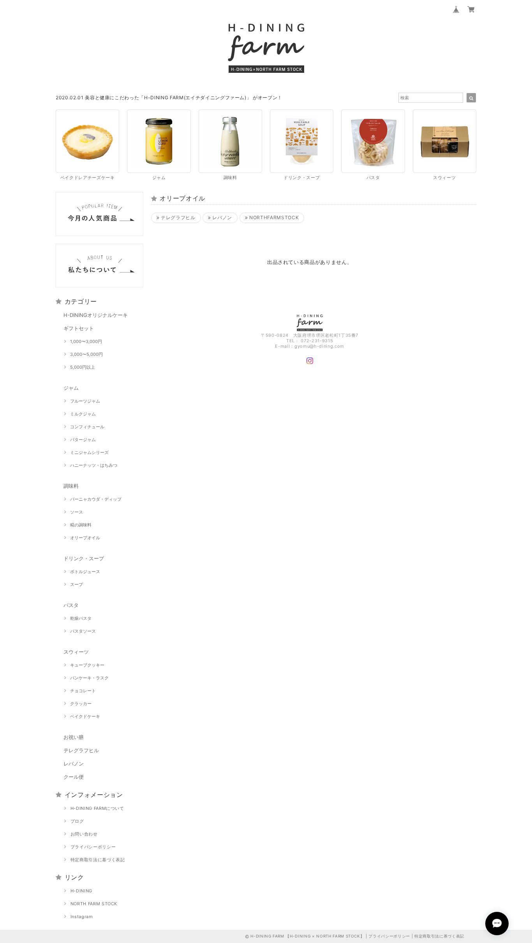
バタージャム (83, 439)
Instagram (81, 916)
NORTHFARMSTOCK (273, 217)
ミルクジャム (83, 414)
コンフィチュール (87, 426)
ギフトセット (78, 328)
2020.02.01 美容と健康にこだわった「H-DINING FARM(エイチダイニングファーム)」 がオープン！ (169, 97)
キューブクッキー (87, 665)
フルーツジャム (85, 401)
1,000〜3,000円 (86, 341)
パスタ (71, 605)
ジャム (71, 388)
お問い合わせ (84, 834)
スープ (76, 584)
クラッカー (81, 703)
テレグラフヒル (81, 750)
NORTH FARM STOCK (94, 903)
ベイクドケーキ (85, 716)
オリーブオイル (85, 537)
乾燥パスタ (81, 618)
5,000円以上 (82, 367)
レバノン (73, 763)
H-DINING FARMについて (97, 808)
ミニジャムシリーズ (89, 452)
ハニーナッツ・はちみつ (93, 465)
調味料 (71, 486)
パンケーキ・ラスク (89, 678)
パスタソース (83, 631)
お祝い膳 (73, 737)
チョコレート (83, 690)
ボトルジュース (85, 571)
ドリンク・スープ (83, 558)
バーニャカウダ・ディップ (96, 499)
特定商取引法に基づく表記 (97, 859)
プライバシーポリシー (93, 847)
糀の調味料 (81, 525)
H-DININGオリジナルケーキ (95, 315)
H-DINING (81, 891)
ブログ (77, 821)
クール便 (73, 777)
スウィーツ (76, 652)
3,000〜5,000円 (86, 354)
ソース (76, 512)
